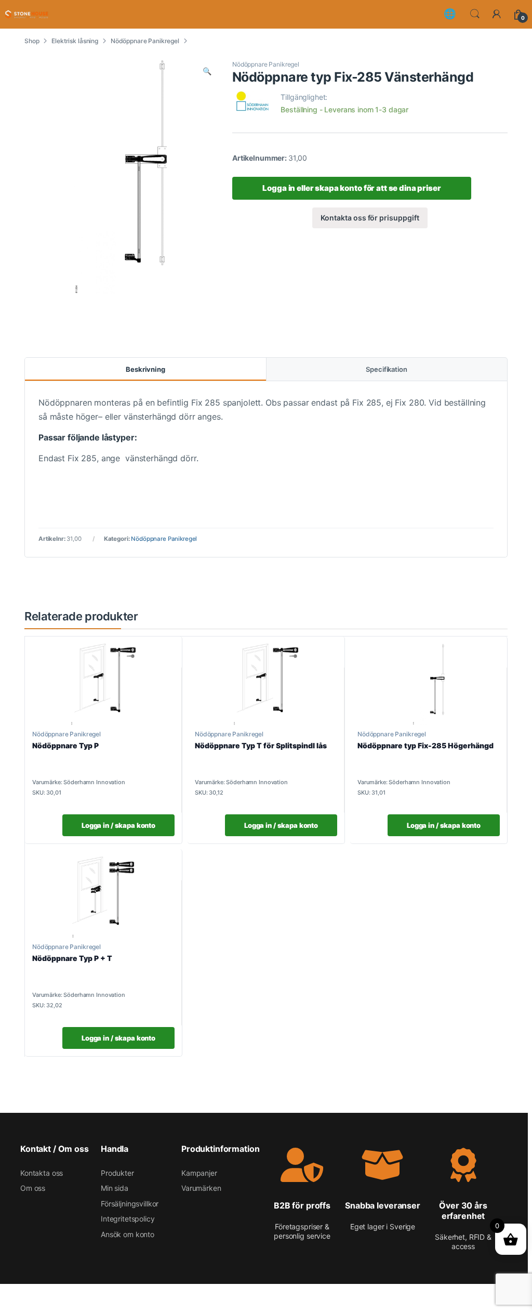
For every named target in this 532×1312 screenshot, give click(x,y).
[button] (207, 71)
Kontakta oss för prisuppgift (370, 217)
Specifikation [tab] (386, 369)
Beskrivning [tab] (145, 369)
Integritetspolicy (128, 1218)
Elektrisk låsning (74, 41)
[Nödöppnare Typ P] (103, 684)
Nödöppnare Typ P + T (72, 958)
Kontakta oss (41, 1172)
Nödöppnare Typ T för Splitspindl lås (261, 745)
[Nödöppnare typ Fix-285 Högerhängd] (428, 684)
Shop (31, 41)
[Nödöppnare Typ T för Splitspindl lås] (266, 684)
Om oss (32, 1188)
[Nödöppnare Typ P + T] (103, 897)
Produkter (117, 1172)
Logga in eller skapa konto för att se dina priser (351, 188)
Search (475, 14)
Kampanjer (199, 1172)
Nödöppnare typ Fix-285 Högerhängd (425, 745)
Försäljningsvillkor (129, 1203)
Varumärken (201, 1188)
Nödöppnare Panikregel (145, 41)
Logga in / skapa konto (118, 825)
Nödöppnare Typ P (65, 745)
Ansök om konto (127, 1234)
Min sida (114, 1188)
